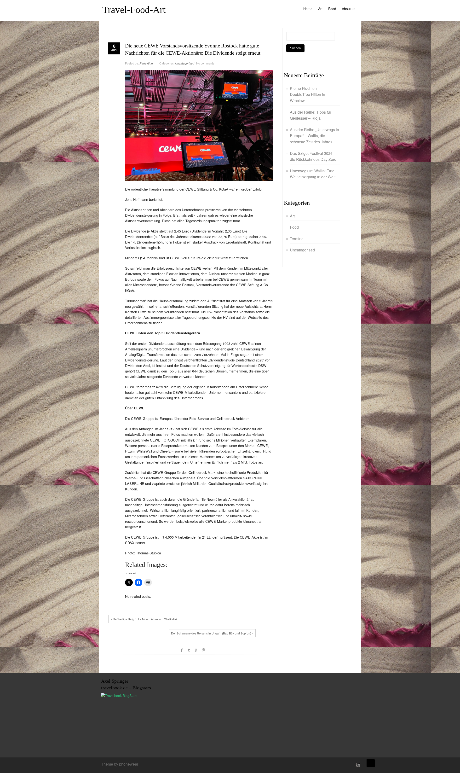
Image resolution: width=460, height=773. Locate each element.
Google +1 (196, 650)
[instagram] (357, 764)
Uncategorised (184, 63)
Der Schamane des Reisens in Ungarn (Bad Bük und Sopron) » (212, 633)
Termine (297, 238)
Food (332, 8)
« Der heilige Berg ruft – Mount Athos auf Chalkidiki (143, 619)
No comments (205, 63)
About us (348, 8)
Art (320, 8)
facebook (181, 650)
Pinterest (203, 650)
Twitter (189, 650)
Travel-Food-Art (134, 9)
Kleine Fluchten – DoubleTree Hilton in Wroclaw (307, 94)
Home (307, 8)
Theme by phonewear (119, 764)
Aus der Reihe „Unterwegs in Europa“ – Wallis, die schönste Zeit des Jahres (314, 136)
